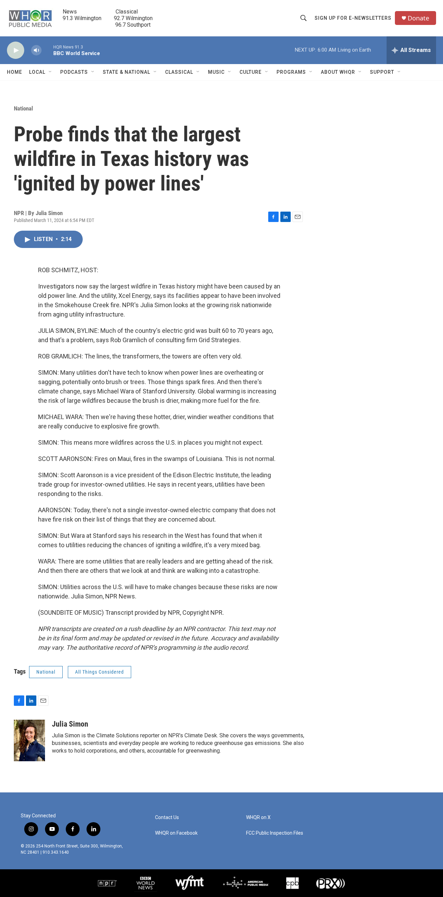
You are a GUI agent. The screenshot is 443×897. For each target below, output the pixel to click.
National (23, 108)
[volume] (36, 50)
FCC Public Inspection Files (274, 833)
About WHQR (338, 72)
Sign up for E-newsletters (353, 18)
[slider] (47, 50)
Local (37, 72)
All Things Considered (99, 672)
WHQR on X (258, 817)
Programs (291, 72)
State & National (126, 72)
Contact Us (167, 817)
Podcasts (74, 72)
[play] (15, 50)
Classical (179, 72)
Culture (250, 72)
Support (382, 72)
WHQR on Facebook (176, 833)
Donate (418, 18)
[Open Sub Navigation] (50, 72)
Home (14, 72)
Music (216, 72)
